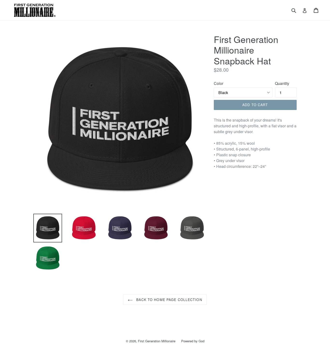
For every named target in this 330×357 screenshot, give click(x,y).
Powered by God (192, 341)
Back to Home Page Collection (168, 299)
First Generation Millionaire (156, 341)
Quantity (282, 83)
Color (218, 83)
